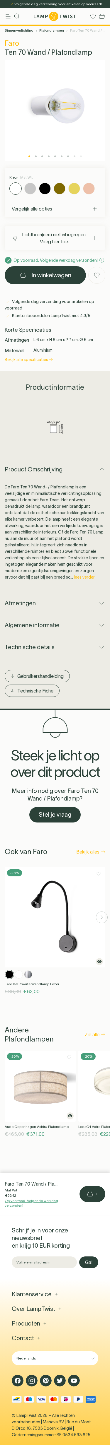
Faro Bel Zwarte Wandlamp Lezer (32, 984)
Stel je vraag (55, 814)
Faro (12, 43)
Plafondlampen (51, 30)
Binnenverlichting (19, 30)
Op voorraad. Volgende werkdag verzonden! (31, 1203)
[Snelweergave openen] (99, 961)
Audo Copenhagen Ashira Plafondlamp (37, 1126)
